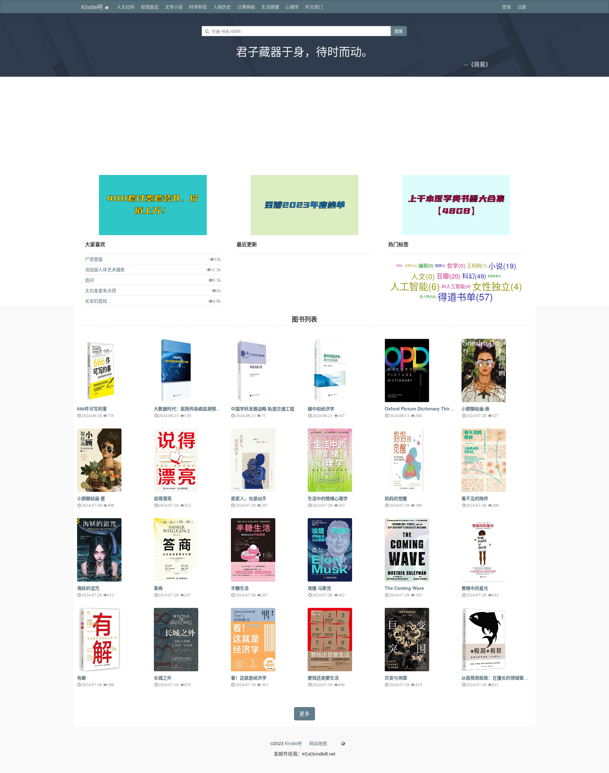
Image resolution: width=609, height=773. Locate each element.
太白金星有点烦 (100, 290)
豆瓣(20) (448, 275)
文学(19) (411, 265)
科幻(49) (474, 275)
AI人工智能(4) (456, 286)
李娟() (399, 265)
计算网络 (246, 6)
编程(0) (426, 265)
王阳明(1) (477, 265)
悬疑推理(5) (494, 276)
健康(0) (440, 265)
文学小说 (174, 6)
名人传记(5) (428, 296)
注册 (521, 6)
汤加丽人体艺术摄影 (105, 269)
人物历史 (222, 6)
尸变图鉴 (94, 259)
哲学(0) (456, 265)
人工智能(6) (415, 286)
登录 (506, 6)
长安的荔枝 (96, 301)
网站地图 (318, 743)
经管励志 (150, 6)
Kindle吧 (92, 7)
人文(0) (423, 276)
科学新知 (198, 6)
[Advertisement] (304, 124)
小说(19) (502, 266)
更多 (304, 713)
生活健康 (270, 6)
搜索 (399, 31)
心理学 (292, 6)
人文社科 (125, 6)
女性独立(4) (497, 286)
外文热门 (314, 6)
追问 (89, 280)
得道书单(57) (465, 297)
